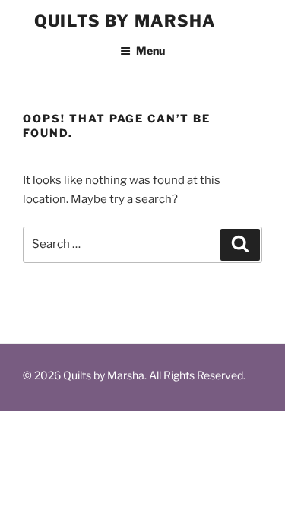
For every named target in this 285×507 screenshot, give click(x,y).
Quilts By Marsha (125, 20)
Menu (150, 50)
